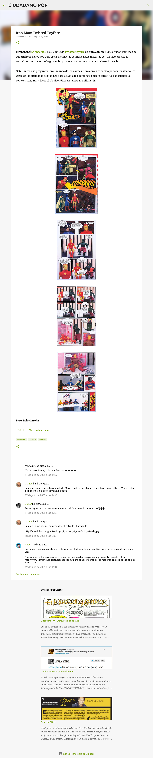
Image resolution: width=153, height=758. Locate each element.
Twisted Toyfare (74, 51)
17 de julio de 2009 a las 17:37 (41, 513)
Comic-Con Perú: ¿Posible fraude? (57, 671)
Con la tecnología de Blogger (78, 753)
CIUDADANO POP (28, 5)
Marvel (42, 439)
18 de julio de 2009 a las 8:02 (40, 536)
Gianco (29, 483)
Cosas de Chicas (48, 722)
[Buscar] (51, 5)
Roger (28, 544)
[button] (18, 43)
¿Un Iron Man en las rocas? (34, 430)
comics (32, 439)
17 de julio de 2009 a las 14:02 (41, 475)
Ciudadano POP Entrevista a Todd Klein (60, 621)
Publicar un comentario (28, 574)
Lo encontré (38, 51)
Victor (28, 504)
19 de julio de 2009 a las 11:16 (41, 567)
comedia (21, 439)
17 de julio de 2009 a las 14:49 (41, 495)
